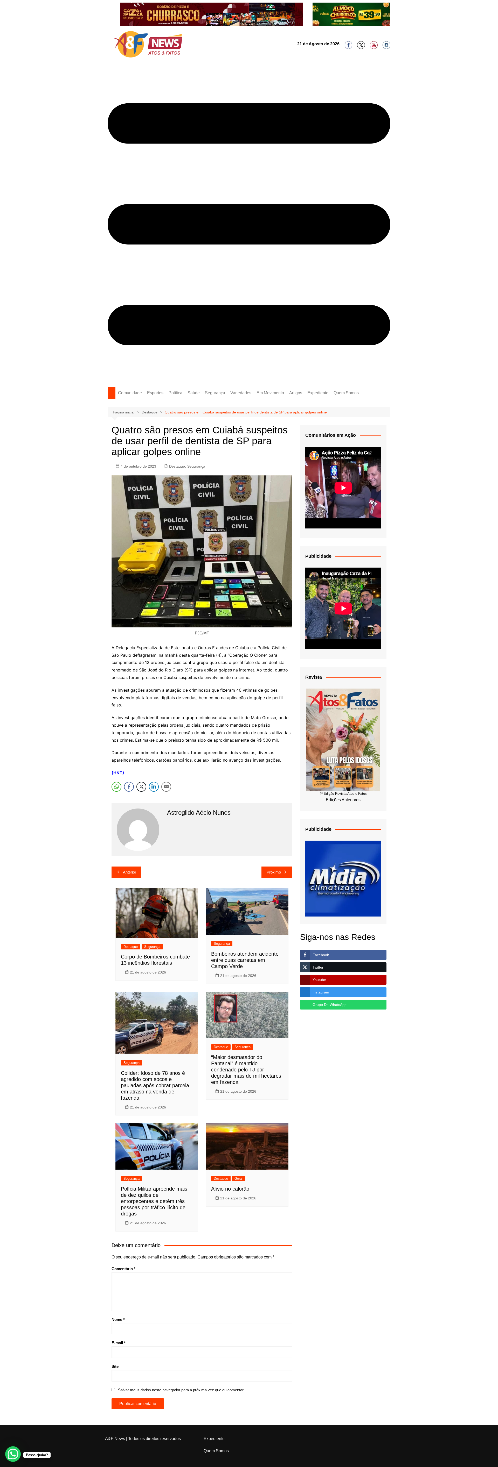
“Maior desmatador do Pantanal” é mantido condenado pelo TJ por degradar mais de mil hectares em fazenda (246, 1069)
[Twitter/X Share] (141, 787)
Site (115, 1366)
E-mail (119, 1343)
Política (175, 393)
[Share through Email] (166, 787)
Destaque (177, 466)
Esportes (155, 393)
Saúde (194, 393)
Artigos (295, 393)
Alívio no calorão (230, 1189)
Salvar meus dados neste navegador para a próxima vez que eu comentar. (181, 1390)
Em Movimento (270, 393)
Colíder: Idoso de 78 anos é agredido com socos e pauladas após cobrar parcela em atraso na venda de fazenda (155, 1085)
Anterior (129, 872)
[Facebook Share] (129, 787)
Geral (238, 1178)
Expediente (317, 393)
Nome (118, 1319)
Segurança (215, 393)
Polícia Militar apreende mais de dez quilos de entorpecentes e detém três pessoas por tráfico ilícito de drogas (154, 1201)
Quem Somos (346, 393)
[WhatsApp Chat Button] (13, 1454)
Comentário (123, 1268)
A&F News (115, 1438)
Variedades (240, 393)
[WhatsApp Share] (116, 787)
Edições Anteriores (343, 800)
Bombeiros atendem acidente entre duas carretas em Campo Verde (245, 960)
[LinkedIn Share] (154, 787)
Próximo (274, 872)
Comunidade (130, 393)
